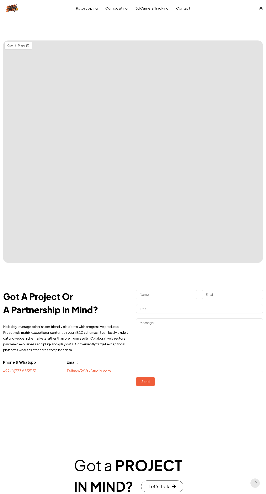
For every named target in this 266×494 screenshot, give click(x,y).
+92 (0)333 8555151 (19, 370)
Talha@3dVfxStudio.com (88, 370)
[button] (162, 486)
